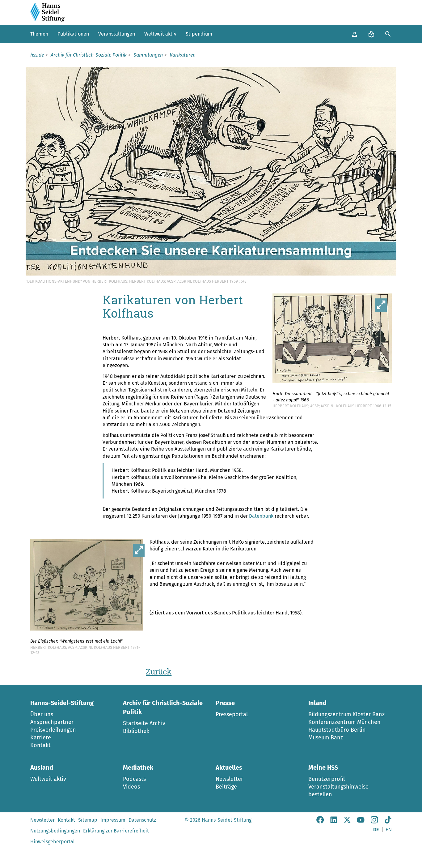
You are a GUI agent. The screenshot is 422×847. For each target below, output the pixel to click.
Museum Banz (325, 737)
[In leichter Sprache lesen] (371, 34)
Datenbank (261, 516)
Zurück (158, 671)
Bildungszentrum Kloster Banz (346, 714)
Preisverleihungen (53, 729)
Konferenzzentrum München (344, 722)
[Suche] (388, 34)
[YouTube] (361, 822)
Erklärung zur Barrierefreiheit (116, 831)
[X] (347, 822)
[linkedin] (333, 822)
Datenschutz (142, 820)
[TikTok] (388, 822)
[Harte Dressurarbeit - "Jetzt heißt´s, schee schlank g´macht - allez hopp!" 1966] (332, 339)
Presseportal (232, 714)
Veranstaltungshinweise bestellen (338, 790)
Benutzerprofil (326, 779)
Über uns (41, 714)
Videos (131, 786)
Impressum (112, 820)
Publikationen (73, 34)
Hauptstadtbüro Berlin (337, 729)
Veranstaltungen (116, 34)
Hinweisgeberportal (52, 842)
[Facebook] (320, 822)
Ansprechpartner (52, 722)
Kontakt (40, 745)
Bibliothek (136, 731)
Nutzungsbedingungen (55, 831)
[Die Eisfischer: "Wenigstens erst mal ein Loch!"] (90, 586)
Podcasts (134, 779)
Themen (39, 34)
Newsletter (229, 779)
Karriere (40, 737)
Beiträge (226, 786)
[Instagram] (374, 822)
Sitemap (87, 820)
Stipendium (199, 34)
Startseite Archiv (144, 723)
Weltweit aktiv (160, 34)
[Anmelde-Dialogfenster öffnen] (354, 34)
